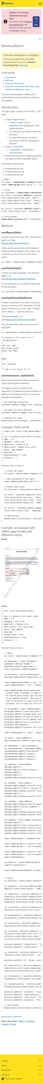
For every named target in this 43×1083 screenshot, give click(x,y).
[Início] (9, 3)
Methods (9, 80)
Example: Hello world (14, 83)
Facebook (30, 1021)
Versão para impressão (11, 1016)
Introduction (10, 77)
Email (13, 1024)
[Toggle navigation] (39, 4)
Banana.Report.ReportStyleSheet (20, 279)
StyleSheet (18, 146)
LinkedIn (5, 1024)
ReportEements (16, 125)
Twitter (21, 1021)
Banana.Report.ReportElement (15, 243)
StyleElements (15, 153)
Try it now (23, 65)
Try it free (36, 21)
